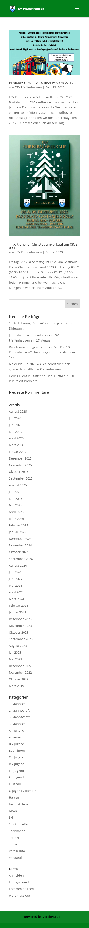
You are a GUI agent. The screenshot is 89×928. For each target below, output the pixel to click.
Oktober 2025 (18, 472)
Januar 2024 (17, 612)
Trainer (14, 838)
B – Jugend (16, 744)
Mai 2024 (15, 585)
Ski (11, 817)
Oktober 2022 (18, 679)
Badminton (17, 750)
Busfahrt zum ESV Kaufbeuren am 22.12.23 (43, 83)
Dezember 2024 (20, 538)
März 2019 (16, 686)
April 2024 (16, 592)
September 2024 (21, 559)
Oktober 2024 (18, 552)
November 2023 (20, 626)
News (13, 811)
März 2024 (16, 599)
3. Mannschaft (19, 717)
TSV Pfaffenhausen (28, 87)
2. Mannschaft (19, 710)
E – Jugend (16, 771)
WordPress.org (19, 895)
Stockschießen (19, 824)
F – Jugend (16, 777)
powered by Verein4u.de (42, 917)
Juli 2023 (15, 652)
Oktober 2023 (18, 632)
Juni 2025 (15, 498)
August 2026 (18, 411)
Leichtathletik (18, 804)
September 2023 (21, 639)
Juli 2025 (15, 492)
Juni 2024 (15, 579)
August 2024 (18, 565)
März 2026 (16, 445)
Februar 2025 (18, 525)
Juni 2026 (15, 425)
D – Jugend (16, 764)
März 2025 (16, 518)
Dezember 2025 (20, 458)
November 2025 (20, 465)
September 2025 (21, 478)
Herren (14, 797)
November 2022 (20, 672)
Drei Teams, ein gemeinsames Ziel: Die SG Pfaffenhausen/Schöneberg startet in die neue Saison (42, 352)
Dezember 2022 (20, 666)
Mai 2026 (15, 432)
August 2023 (18, 646)
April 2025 (16, 512)
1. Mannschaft (19, 704)
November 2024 (20, 545)
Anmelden (16, 875)
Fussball (15, 784)
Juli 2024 (15, 572)
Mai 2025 (15, 505)
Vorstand (15, 858)
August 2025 (18, 485)
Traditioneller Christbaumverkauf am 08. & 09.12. (43, 246)
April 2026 (16, 438)
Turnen (14, 844)
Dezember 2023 (20, 619)
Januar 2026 (17, 452)
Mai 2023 (15, 659)
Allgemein (16, 737)
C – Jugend (16, 757)
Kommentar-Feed (21, 889)
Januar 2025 (17, 532)
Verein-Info (17, 851)
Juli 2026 (15, 418)
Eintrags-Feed (19, 882)
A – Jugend (16, 730)
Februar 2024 (18, 605)
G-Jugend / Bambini (23, 791)
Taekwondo (17, 831)
